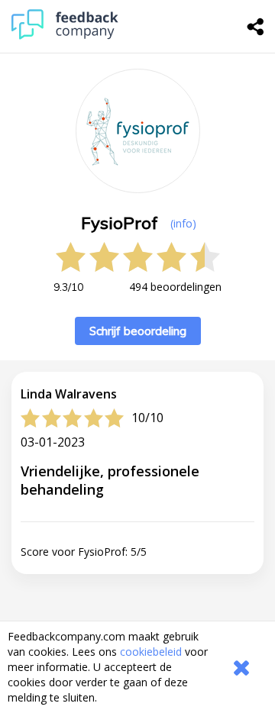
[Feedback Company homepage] (64, 35)
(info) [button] (183, 223)
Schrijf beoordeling (137, 331)
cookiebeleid (151, 651)
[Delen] (256, 27)
